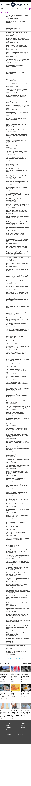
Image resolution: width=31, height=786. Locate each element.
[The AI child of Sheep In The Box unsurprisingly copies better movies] (3, 159)
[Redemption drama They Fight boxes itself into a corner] (3, 189)
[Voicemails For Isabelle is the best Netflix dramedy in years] (3, 288)
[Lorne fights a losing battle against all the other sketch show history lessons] (3, 610)
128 (16, 659)
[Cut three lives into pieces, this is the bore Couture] (3, 271)
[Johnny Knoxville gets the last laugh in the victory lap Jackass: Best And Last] (3, 259)
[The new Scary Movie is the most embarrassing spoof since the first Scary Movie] (3, 371)
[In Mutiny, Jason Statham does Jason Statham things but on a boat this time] (3, 34)
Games (24, 8)
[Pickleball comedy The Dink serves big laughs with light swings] (3, 164)
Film (12, 8)
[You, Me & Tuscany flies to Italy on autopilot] (3, 647)
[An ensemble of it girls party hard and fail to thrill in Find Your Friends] (3, 348)
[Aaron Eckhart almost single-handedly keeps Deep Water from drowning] (3, 551)
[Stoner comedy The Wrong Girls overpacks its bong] (3, 67)
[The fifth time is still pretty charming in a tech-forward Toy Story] (3, 313)
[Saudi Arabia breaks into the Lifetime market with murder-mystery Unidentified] (3, 319)
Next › (23, 659)
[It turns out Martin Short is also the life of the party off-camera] (3, 517)
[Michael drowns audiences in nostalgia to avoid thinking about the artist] (3, 586)
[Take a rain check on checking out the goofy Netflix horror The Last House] (3, 91)
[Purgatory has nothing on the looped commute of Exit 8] (3, 653)
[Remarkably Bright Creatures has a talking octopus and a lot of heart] (3, 528)
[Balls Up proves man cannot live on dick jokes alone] (3, 604)
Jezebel (12, 1)
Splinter (17, 1)
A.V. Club (6, 1)
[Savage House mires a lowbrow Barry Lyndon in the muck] (3, 378)
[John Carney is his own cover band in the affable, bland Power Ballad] (3, 389)
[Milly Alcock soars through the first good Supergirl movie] (3, 265)
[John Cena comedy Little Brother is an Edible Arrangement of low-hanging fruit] (3, 248)
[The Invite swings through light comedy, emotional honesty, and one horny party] (3, 276)
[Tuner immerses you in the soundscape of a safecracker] (3, 455)
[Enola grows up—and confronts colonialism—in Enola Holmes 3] (3, 235)
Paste (1, 1)
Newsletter (25, 4)
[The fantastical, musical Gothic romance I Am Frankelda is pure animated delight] (3, 331)
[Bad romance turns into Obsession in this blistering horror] (3, 511)
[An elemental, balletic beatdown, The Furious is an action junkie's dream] (3, 336)
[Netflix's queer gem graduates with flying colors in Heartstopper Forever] (3, 183)
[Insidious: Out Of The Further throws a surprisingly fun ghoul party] (3, 28)
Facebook (8, 727)
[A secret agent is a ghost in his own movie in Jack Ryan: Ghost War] (3, 461)
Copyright (22, 727)
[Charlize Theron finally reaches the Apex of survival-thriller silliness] (3, 568)
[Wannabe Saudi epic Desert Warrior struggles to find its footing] (3, 574)
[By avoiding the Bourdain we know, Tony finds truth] (3, 125)
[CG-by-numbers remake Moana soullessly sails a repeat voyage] (3, 218)
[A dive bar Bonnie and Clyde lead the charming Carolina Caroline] (3, 365)
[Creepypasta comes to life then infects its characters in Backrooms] (3, 420)
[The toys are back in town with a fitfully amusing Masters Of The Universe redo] (3, 384)
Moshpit (27, 1)
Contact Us (15, 732)
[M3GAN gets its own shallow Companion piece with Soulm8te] (3, 120)
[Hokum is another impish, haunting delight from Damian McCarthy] (3, 545)
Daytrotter (22, 1)
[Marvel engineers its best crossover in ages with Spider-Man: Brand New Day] (3, 136)
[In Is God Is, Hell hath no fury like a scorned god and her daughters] (3, 505)
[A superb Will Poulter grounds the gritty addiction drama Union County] (3, 85)
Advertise (8, 725)
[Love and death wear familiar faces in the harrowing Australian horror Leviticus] (3, 282)
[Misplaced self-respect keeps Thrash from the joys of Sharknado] (3, 634)
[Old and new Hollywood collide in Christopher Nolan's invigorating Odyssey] (3, 194)
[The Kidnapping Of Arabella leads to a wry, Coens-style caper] (3, 200)
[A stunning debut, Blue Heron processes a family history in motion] (3, 622)
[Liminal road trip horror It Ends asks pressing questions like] (3, 47)
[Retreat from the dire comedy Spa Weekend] (3, 23)
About (8, 723)
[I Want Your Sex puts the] (3, 141)
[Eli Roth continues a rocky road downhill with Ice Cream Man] (3, 114)
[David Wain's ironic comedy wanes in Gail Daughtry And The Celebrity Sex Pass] (3, 206)
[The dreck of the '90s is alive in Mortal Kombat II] (3, 534)
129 (19, 659)
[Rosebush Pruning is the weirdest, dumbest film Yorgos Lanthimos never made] (3, 170)
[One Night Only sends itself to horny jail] (3, 101)
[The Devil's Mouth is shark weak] (3, 130)
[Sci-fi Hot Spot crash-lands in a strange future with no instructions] (3, 17)
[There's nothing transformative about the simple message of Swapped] (3, 540)
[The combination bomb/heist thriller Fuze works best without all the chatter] (3, 580)
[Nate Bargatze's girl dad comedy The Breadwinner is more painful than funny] (3, 414)
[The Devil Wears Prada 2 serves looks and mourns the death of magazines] (3, 557)
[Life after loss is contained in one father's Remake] (3, 229)
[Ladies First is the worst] (3, 424)
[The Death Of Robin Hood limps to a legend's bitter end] (3, 325)
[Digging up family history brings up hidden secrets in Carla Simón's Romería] (3, 253)
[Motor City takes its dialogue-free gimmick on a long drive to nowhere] (3, 177)
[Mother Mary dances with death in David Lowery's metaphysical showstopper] (3, 616)
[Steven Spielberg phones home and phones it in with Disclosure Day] (3, 354)
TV (7, 8)
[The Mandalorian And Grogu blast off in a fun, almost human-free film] (3, 467)
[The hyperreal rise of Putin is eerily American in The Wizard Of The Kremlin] (3, 499)
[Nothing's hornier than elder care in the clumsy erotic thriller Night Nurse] (3, 223)
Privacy (8, 730)
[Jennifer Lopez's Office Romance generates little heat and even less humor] (3, 359)
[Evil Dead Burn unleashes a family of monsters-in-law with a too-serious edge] (3, 212)
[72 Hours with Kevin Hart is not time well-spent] (3, 147)
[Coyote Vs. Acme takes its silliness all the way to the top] (3, 79)
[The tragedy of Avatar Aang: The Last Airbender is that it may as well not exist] (3, 153)
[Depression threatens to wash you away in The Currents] (3, 342)
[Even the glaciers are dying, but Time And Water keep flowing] (3, 402)
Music (17, 8)
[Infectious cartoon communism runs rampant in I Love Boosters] (3, 480)
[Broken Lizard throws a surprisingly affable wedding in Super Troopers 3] (3, 97)
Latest (2, 8)
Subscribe (7, 4)
